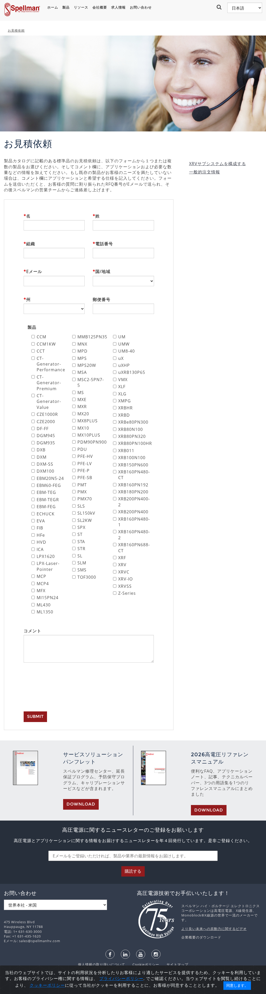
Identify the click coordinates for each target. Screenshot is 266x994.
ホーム (52, 7)
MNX (82, 344)
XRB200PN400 (132, 512)
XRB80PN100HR (132, 443)
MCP (41, 576)
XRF (122, 558)
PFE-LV (84, 463)
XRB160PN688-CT (132, 547)
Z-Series (127, 593)
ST (80, 534)
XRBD (124, 415)
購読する (133, 871)
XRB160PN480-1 (132, 522)
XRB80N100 (130, 429)
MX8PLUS (87, 421)
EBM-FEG (46, 506)
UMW (124, 344)
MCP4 (43, 583)
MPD (82, 351)
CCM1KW (46, 344)
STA (81, 541)
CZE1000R (47, 414)
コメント (32, 631)
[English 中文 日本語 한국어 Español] (244, 8)
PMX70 (84, 499)
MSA (82, 372)
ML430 (44, 605)
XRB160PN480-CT (132, 474)
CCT (41, 351)
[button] (219, 7)
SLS (81, 506)
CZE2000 (46, 421)
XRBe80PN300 (132, 422)
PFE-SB (84, 477)
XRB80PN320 (132, 436)
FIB (40, 528)
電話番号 (104, 244)
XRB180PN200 (132, 492)
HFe (41, 535)
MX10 (83, 428)
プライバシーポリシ (119, 978)
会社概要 (99, 7)
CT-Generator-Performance (50, 364)
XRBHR (125, 408)
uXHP (124, 365)
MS (80, 392)
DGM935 (46, 443)
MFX (41, 590)
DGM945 (46, 435)
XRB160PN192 (132, 485)
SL (79, 556)
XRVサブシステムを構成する (217, 163)
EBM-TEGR (48, 499)
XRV (122, 565)
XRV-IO (125, 579)
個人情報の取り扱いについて (102, 964)
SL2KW (84, 520)
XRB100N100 (131, 457)
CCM (41, 337)
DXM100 (45, 471)
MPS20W (86, 365)
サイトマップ (174, 964)
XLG (122, 394)
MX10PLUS (88, 435)
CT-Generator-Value (49, 401)
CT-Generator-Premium (49, 382)
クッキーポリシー (47, 985)
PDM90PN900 (91, 442)
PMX (82, 492)
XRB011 (126, 450)
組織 (30, 244)
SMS (82, 570)
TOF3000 (86, 577)
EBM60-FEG (49, 485)
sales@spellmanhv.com (39, 941)
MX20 (83, 414)
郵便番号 (101, 299)
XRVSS (125, 586)
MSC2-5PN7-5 (90, 382)
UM (121, 337)
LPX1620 (46, 556)
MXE (82, 399)
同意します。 (237, 985)
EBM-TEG (46, 492)
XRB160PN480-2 (132, 534)
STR (81, 548)
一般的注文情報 (204, 172)
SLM (81, 563)
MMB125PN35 (91, 337)
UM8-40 (126, 351)
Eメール (34, 271)
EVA (41, 521)
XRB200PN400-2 (132, 501)
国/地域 (102, 271)
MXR (82, 406)
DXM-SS (45, 464)
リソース (81, 7)
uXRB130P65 (131, 372)
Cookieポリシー (143, 964)
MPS (82, 358)
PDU (82, 449)
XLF (121, 386)
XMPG (124, 401)
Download (80, 804)
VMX (123, 379)
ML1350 (45, 612)
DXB (41, 450)
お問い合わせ (141, 7)
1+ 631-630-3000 (27, 931)
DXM (41, 457)
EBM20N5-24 (50, 478)
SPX (81, 527)
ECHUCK (46, 514)
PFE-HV (85, 456)
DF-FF (43, 428)
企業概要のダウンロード (201, 937)
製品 (66, 7)
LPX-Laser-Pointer (48, 566)
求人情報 (118, 7)
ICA (40, 549)
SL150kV (86, 513)
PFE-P (83, 470)
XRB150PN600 (132, 465)
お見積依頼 (16, 30)
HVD (41, 542)
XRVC (123, 572)
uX (121, 358)
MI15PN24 (47, 597)
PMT (82, 485)
